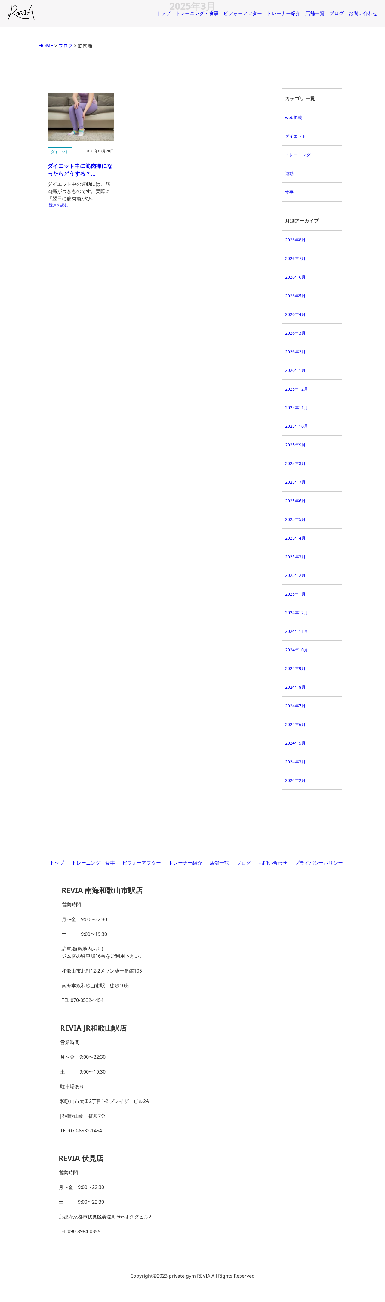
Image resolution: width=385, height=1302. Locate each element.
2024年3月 (295, 761)
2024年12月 (296, 612)
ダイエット (60, 151)
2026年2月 (295, 351)
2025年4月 (295, 538)
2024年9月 (295, 668)
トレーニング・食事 (197, 13)
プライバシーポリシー (319, 862)
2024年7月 (295, 706)
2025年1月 (295, 594)
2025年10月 (296, 426)
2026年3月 (295, 333)
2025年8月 (295, 463)
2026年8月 (295, 240)
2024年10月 (296, 650)
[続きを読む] (58, 204)
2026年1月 (295, 370)
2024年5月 (295, 743)
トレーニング (297, 155)
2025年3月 (295, 556)
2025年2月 (295, 575)
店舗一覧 (315, 13)
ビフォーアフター (242, 13)
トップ (163, 13)
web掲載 (293, 117)
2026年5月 (295, 296)
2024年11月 (296, 631)
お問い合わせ (363, 13)
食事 (289, 192)
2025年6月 (295, 501)
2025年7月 (295, 482)
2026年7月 (295, 258)
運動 (289, 173)
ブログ (336, 13)
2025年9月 (295, 445)
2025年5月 (295, 519)
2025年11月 (296, 407)
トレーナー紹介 (283, 13)
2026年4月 (295, 314)
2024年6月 (295, 724)
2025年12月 (296, 389)
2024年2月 (295, 780)
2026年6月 (295, 277)
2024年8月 (295, 687)
